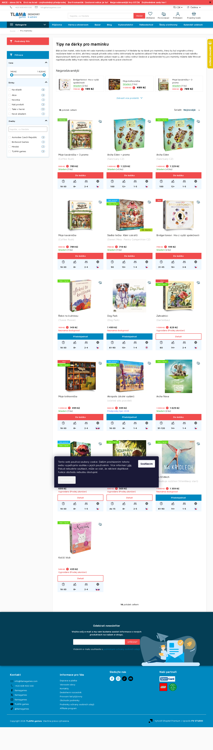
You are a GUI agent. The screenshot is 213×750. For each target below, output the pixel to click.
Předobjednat (80, 336)
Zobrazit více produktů (127, 98)
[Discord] (130, 678)
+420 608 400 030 (24, 685)
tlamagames (21, 690)
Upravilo (193, 720)
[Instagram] (118, 678)
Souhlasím (146, 463)
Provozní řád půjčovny (71, 696)
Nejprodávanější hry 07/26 (125, 2)
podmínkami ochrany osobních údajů (121, 649)
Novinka (28, 99)
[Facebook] (112, 678)
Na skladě (28, 89)
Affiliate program (68, 708)
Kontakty (64, 688)
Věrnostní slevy (67, 684)
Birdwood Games (28, 142)
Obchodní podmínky (70, 700)
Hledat (139, 15)
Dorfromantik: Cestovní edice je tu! (88, 2)
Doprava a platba (68, 680)
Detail (178, 336)
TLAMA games (28, 151)
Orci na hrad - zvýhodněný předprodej (44, 2)
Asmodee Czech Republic (28, 137)
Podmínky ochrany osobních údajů (77, 704)
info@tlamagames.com (26, 681)
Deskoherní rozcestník (71, 692)
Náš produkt (28, 104)
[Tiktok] (124, 678)
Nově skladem (28, 113)
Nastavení (67, 480)
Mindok (28, 146)
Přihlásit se (132, 642)
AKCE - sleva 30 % (12, 2)
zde (129, 465)
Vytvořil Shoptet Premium (167, 720)
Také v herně (28, 109)
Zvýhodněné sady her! (154, 2)
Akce (28, 95)
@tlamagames (22, 708)
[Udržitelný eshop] (173, 687)
